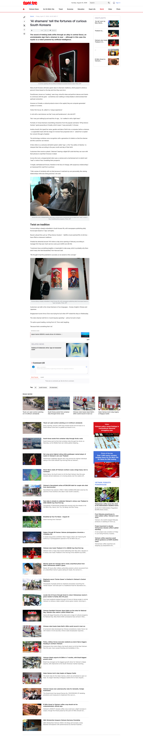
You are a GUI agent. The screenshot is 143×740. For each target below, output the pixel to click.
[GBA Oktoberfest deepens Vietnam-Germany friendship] (32, 725)
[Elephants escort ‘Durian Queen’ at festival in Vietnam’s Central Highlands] (32, 584)
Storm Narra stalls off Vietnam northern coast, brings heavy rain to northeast (65, 471)
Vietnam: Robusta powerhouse (103, 484)
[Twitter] (24, 25)
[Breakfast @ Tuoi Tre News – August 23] (32, 522)
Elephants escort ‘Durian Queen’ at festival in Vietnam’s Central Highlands (64, 580)
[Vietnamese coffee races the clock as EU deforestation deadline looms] (107, 494)
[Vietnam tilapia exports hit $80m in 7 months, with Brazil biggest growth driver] (32, 662)
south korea (43, 387)
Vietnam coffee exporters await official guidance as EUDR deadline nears (106, 539)
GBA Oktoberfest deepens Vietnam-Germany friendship (61, 720)
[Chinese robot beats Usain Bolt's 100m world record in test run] (84, 403)
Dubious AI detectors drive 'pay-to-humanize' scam (46, 348)
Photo (118, 9)
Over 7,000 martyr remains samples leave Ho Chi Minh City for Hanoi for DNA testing (106, 457)
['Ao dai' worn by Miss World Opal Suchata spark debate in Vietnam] (113, 23)
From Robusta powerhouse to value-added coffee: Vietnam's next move (106, 515)
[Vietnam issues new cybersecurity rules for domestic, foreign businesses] (32, 694)
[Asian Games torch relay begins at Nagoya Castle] (109, 403)
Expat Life (92, 9)
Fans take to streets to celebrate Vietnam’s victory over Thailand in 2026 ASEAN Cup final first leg (65, 502)
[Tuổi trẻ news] (30, 3)
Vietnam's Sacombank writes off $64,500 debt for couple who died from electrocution (65, 486)
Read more (27, 394)
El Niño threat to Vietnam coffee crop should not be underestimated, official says (60, 705)
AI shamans (53, 387)
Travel (61, 9)
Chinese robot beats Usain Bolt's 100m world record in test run (83, 413)
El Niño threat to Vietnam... (100, 60)
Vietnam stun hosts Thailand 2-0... (101, 41)
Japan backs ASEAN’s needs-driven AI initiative (46, 334)
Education (81, 9)
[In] (24, 33)
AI (35, 387)
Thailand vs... (99, 31)
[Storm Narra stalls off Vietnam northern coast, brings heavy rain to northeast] (32, 475)
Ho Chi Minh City (48, 9)
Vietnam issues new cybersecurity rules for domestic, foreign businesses (63, 690)
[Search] (109, 3)
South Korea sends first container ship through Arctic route (58, 413)
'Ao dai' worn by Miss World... (100, 22)
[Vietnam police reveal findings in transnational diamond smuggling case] (107, 441)
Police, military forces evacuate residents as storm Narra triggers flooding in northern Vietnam (65, 643)
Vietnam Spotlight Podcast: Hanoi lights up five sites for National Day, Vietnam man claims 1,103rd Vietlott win (64, 611)
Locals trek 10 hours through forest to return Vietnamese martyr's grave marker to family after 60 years (65, 596)
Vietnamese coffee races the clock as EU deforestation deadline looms (106, 505)
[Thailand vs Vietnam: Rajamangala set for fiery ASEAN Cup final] (113, 33)
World (102, 9)
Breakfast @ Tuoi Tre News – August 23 (56, 517)
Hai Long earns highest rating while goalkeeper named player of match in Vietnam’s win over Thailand (64, 455)
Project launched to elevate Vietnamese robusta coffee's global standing (106, 527)
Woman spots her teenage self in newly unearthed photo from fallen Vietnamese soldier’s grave (64, 564)
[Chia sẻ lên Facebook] (24, 21)
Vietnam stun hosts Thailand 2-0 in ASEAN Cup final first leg (63, 548)
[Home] (24, 9)
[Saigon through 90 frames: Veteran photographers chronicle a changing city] (32, 537)
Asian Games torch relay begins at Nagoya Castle (108, 413)
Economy (70, 9)
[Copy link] (24, 17)
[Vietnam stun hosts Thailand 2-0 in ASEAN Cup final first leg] (113, 42)
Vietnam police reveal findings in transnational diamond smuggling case (107, 428)
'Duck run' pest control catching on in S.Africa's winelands (33, 413)
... (95, 50)
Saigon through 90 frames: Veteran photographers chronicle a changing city (63, 533)
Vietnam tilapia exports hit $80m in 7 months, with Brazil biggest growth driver (64, 658)
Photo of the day (107, 453)
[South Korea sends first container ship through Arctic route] (59, 403)
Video (110, 9)
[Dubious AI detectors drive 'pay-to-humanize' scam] (77, 350)
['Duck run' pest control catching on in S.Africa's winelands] (34, 403)
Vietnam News (34, 9)
